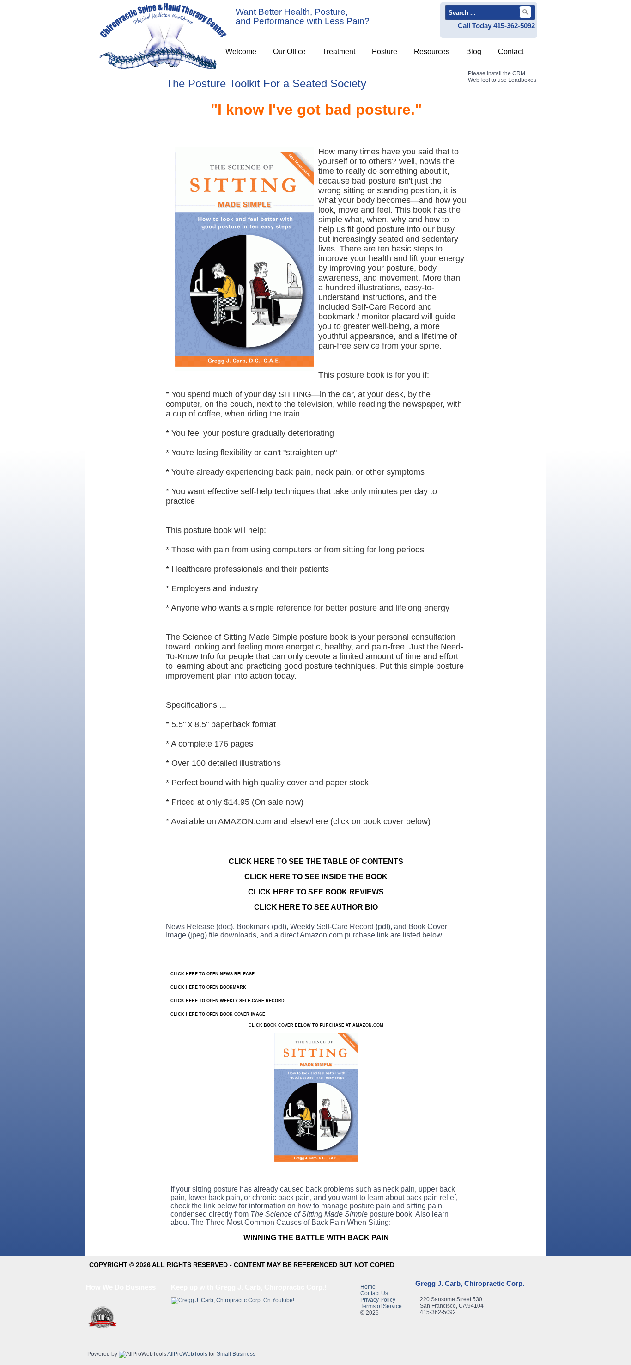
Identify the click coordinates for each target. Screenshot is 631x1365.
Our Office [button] (289, 51)
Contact (510, 51)
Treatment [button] (338, 51)
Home (368, 1287)
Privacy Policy (377, 1300)
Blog (473, 51)
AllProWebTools (187, 1354)
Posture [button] (384, 51)
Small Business (236, 1354)
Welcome (240, 51)
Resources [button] (431, 51)
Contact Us (374, 1293)
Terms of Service (381, 1306)
